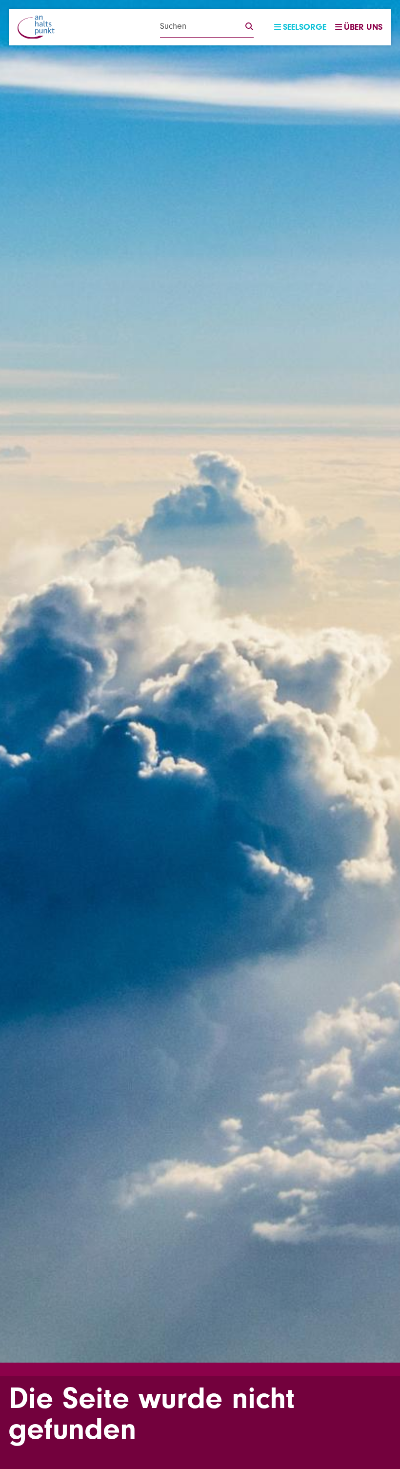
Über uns (363, 27)
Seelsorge (304, 27)
